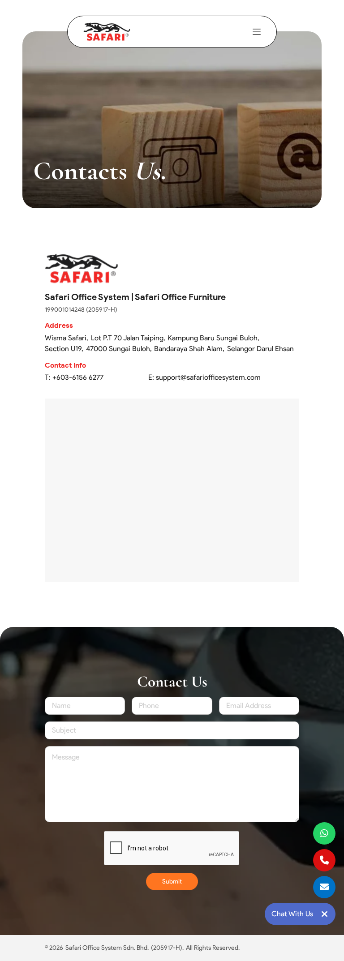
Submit (172, 881)
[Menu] (257, 32)
